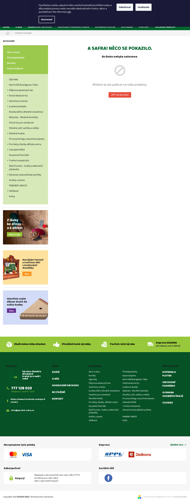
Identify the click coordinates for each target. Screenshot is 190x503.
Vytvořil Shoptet (150, 496)
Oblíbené (13, 191)
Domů (55, 372)
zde (69, 12)
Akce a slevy (13, 52)
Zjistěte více (176, 445)
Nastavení (46, 19)
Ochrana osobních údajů (172, 394)
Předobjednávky (15, 57)
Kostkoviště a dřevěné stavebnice (26, 112)
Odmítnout (125, 7)
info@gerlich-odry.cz (22, 410)
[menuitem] (6, 27)
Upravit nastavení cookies (65, 496)
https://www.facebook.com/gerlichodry (28, 401)
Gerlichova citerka (18, 101)
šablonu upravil (173, 496)
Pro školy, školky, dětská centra (25, 144)
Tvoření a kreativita (19, 160)
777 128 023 (21, 388)
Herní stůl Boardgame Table (23, 84)
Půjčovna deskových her (21, 90)
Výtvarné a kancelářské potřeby (25, 174)
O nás (55, 379)
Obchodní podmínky (168, 384)
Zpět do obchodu (120, 95)
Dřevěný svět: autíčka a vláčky (24, 128)
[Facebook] (108, 478)
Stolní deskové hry (18, 95)
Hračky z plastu (17, 180)
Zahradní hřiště (17, 149)
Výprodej (13, 79)
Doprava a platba (169, 373)
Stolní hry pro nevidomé (21, 122)
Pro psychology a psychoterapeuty (26, 139)
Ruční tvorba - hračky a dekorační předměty (26, 167)
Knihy (12, 196)
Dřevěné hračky (17, 133)
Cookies (167, 403)
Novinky (11, 63)
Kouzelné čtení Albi (19, 155)
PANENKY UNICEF (18, 185)
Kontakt (57, 399)
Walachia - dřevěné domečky (23, 117)
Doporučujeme (15, 68)
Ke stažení (58, 392)
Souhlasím (143, 7)
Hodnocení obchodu (65, 385)
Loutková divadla (17, 106)
